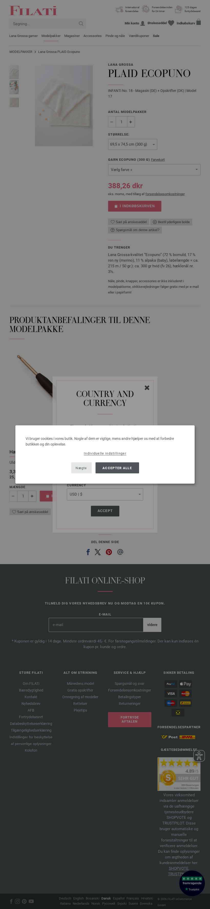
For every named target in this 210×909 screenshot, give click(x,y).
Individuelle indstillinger (105, 453)
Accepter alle (117, 468)
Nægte (81, 468)
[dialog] (105, 454)
